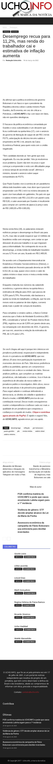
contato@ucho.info (30, 692)
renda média (27, 431)
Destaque (13, 27)
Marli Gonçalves (22, 590)
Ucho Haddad (21, 626)
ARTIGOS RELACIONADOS (15, 487)
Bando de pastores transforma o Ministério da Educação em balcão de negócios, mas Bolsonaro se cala (39, 472)
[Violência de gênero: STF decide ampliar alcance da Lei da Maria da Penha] (9, 513)
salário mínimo (9, 434)
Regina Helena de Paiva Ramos (29, 602)
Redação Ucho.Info (13, 60)
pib (18, 431)
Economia (15, 32)
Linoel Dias (19, 578)
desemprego (16, 428)
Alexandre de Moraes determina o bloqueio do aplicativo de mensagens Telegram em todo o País (14, 470)
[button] (49, 21)
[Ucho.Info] (26, 8)
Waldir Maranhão (22, 638)
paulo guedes (9, 431)
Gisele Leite (20, 553)
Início (5, 27)
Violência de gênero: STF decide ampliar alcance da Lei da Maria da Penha (33, 512)
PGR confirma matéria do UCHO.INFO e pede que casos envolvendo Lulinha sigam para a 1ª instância (26, 721)
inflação (27, 428)
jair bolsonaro (38, 428)
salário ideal (39, 431)
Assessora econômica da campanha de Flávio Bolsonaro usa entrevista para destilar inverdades (24, 743)
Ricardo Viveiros (22, 614)
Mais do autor (36, 487)
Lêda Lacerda (21, 565)
